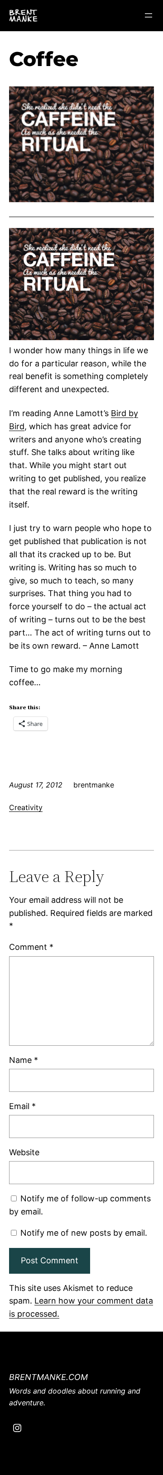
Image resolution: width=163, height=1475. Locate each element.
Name (23, 1060)
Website (24, 1152)
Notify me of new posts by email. (83, 1233)
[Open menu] (148, 15)
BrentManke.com (48, 1377)
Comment (31, 947)
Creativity (26, 807)
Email (22, 1106)
